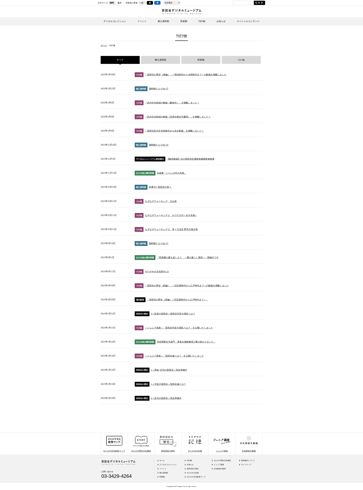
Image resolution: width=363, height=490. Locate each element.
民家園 (183, 21)
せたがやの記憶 (195, 451)
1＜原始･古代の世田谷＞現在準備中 (169, 370)
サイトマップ (246, 465)
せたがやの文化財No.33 (157, 271)
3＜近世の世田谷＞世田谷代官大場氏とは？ (173, 314)
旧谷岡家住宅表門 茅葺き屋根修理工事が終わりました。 (186, 342)
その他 (241, 60)
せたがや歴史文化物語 (141, 451)
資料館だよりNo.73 (158, 243)
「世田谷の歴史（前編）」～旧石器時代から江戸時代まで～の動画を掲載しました (187, 285)
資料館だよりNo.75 (158, 88)
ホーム (104, 45)
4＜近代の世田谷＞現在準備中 (166, 398)
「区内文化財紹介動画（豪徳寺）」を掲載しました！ (172, 103)
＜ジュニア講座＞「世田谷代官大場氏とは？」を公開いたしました (179, 328)
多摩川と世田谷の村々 (160, 187)
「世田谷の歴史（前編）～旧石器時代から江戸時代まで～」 (177, 299)
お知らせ (221, 21)
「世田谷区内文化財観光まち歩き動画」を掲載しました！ (174, 131)
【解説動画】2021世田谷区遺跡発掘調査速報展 (190, 159)
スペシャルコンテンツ (248, 21)
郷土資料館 (163, 21)
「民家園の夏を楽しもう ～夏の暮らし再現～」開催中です (188, 257)
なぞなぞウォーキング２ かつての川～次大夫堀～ (171, 215)
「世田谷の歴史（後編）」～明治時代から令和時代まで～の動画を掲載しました (186, 74)
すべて (120, 60)
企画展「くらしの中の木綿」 (171, 173)
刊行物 (201, 21)
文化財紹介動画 (249, 451)
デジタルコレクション (115, 21)
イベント (141, 21)
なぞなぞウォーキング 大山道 (161, 201)
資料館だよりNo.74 (158, 145)
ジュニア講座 (222, 451)
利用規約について (248, 460)
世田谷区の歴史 (168, 451)
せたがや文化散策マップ (114, 451)
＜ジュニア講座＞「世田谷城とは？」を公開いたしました (174, 356)
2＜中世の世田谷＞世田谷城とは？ (168, 384)
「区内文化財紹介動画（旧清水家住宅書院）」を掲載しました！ (178, 117)
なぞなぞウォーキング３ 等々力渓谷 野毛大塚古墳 (171, 229)
